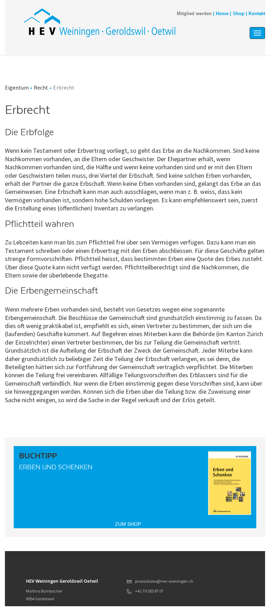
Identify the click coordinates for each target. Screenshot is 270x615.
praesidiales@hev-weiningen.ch (164, 581)
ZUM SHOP (128, 524)
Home (222, 13)
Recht (41, 87)
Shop (238, 13)
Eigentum (17, 87)
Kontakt (257, 13)
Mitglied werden (194, 13)
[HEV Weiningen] (99, 22)
